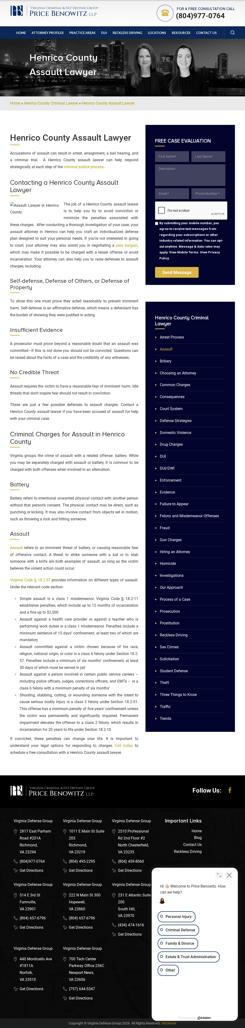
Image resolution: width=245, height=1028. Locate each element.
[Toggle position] (219, 875)
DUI (104, 33)
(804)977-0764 (200, 15)
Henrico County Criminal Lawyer (51, 103)
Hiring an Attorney (175, 552)
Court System (171, 408)
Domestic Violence (175, 432)
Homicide (168, 563)
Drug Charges (171, 444)
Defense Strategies (176, 420)
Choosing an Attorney (178, 373)
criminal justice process (84, 167)
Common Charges (175, 385)
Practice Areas (82, 33)
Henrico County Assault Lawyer (108, 103)
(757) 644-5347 (82, 989)
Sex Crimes (169, 647)
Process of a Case (175, 599)
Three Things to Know (178, 694)
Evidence (167, 492)
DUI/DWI (167, 468)
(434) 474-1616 (131, 925)
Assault (16, 547)
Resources (181, 33)
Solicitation (169, 659)
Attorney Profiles (48, 33)
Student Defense (174, 671)
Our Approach (171, 587)
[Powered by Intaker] (204, 1018)
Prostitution (169, 623)
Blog (198, 837)
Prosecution (170, 611)
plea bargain (127, 245)
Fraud (165, 528)
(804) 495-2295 (82, 861)
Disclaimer (169, 1023)
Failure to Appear (174, 504)
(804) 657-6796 (33, 918)
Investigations (172, 575)
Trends (165, 718)
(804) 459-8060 (131, 861)
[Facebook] (230, 790)
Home (21, 33)
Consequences (172, 397)
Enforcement (170, 480)
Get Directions (31, 870)
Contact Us (206, 33)
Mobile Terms (187, 252)
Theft (164, 682)
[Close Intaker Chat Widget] (229, 875)
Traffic (165, 706)
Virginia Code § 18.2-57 (30, 580)
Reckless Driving (127, 33)
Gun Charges (171, 540)
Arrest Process (172, 337)
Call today (124, 745)
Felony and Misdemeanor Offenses (189, 516)
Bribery (166, 361)
